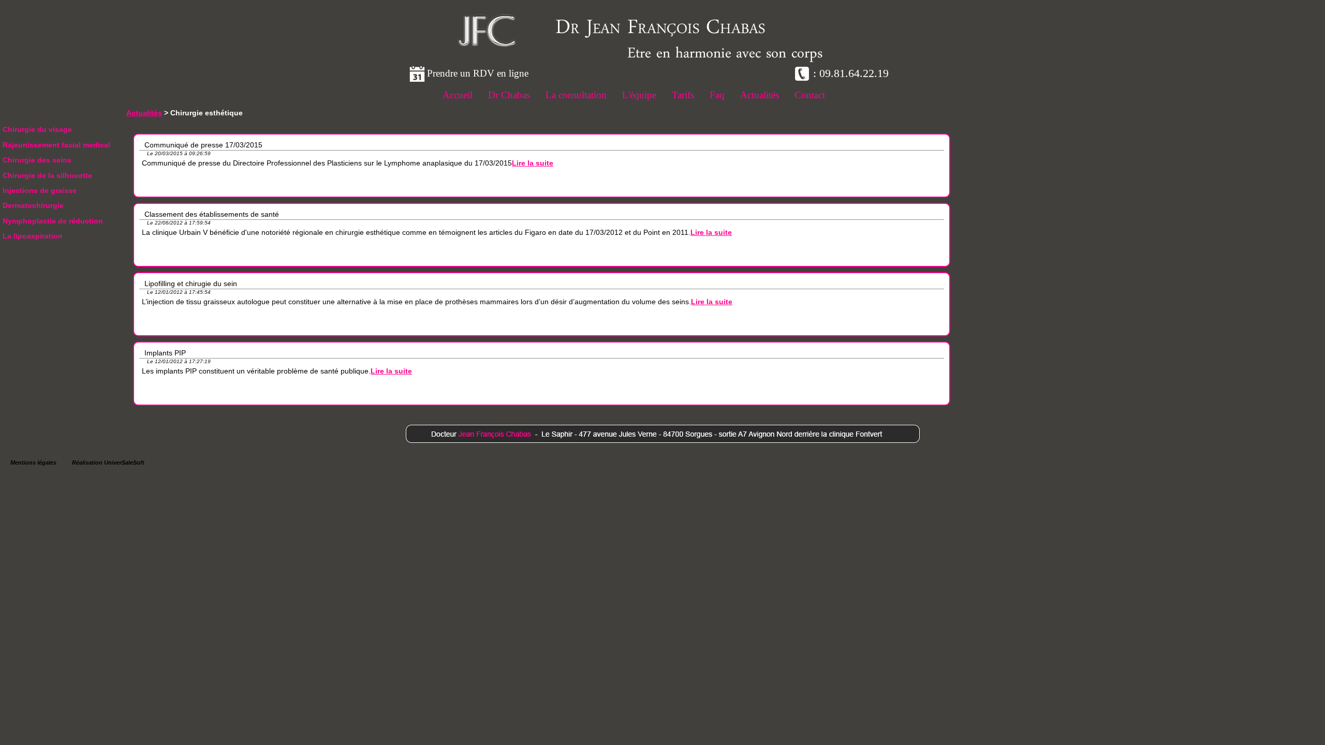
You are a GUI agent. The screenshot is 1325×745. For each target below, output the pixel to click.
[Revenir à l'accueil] (486, 46)
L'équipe (639, 95)
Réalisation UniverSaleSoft (108, 462)
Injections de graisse (40, 190)
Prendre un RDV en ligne (477, 73)
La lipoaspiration (33, 236)
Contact (809, 95)
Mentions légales (33, 462)
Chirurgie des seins (37, 160)
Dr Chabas (509, 95)
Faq (717, 95)
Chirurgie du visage (37, 129)
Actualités (759, 95)
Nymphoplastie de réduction (53, 221)
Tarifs (683, 95)
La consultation (576, 95)
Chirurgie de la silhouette (47, 175)
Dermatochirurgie (33, 205)
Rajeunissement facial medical (56, 145)
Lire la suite (532, 163)
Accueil (458, 95)
